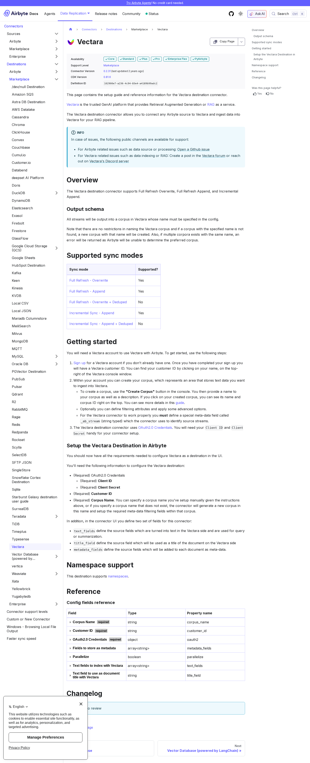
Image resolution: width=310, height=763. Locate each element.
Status (153, 14)
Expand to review (87, 708)
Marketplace (111, 65)
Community (131, 14)
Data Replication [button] (73, 13)
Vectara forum (213, 156)
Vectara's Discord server (109, 161)
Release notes (106, 14)
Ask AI (260, 14)
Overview (258, 30)
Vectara (73, 104)
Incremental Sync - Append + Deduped (101, 324)
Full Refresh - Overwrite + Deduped (98, 302)
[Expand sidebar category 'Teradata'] (56, 516)
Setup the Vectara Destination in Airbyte (274, 56)
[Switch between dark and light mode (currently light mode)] (240, 13)
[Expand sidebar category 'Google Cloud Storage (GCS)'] (56, 248)
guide (180, 403)
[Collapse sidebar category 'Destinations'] (56, 64)
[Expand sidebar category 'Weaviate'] (56, 573)
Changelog (259, 77)
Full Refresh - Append (87, 291)
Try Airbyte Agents (138, 3)
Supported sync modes (267, 42)
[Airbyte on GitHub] (231, 13)
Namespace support (265, 65)
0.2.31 (107, 71)
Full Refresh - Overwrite (88, 280)
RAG (210, 104)
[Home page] (71, 29)
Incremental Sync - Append (91, 313)
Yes (259, 93)
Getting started (261, 48)
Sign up (79, 363)
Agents (49, 14)
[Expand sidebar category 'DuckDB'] (56, 193)
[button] (34, 41)
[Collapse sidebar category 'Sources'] (56, 33)
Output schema (263, 36)
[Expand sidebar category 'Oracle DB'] (56, 364)
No (272, 93)
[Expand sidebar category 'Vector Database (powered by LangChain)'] (56, 556)
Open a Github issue (193, 149)
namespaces (118, 576)
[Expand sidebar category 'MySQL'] (56, 356)
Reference (259, 71)
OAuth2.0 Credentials (155, 427)
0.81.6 (107, 77)
